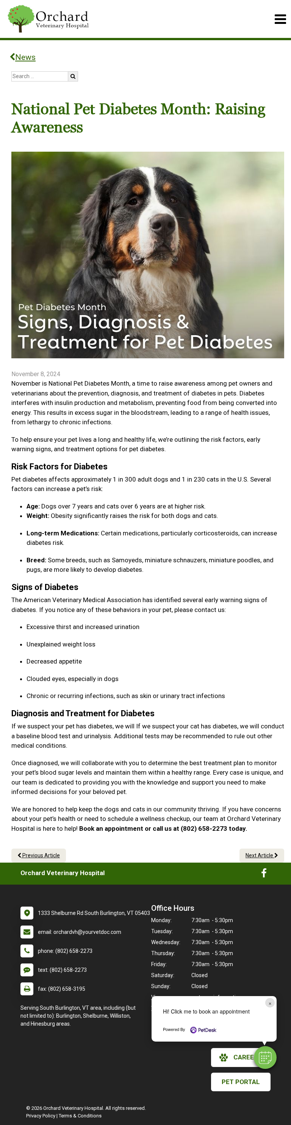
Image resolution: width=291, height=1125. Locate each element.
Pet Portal (241, 1082)
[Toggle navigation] (280, 19)
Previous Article (40, 855)
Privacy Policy (40, 1116)
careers (247, 1057)
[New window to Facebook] (264, 875)
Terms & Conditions (80, 1116)
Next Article (260, 855)
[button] (265, 1057)
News (25, 57)
